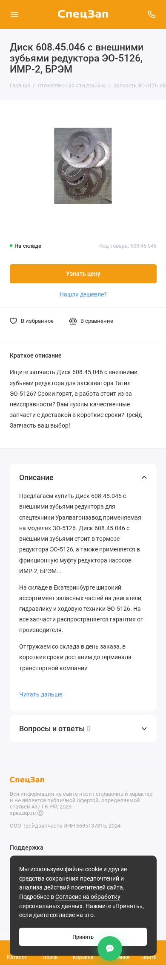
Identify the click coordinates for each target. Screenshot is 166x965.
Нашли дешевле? (83, 294)
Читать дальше (40, 694)
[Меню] (14, 14)
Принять (83, 937)
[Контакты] (109, 948)
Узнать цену (83, 273)
